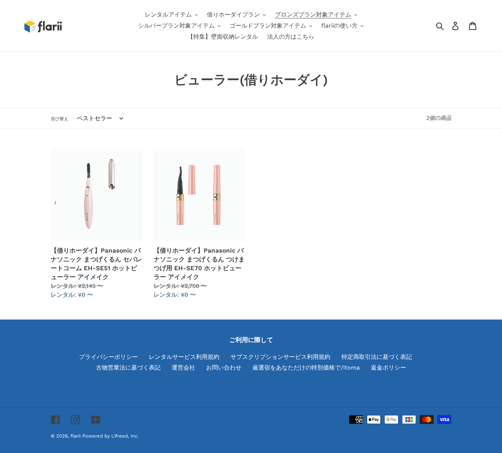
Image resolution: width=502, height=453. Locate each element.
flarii (75, 436)
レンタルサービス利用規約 (184, 356)
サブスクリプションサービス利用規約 (280, 356)
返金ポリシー (388, 367)
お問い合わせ (223, 367)
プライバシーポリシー (108, 356)
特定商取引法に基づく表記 (376, 356)
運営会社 (183, 367)
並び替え (59, 118)
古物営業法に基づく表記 (128, 367)
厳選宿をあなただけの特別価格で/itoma (306, 367)
